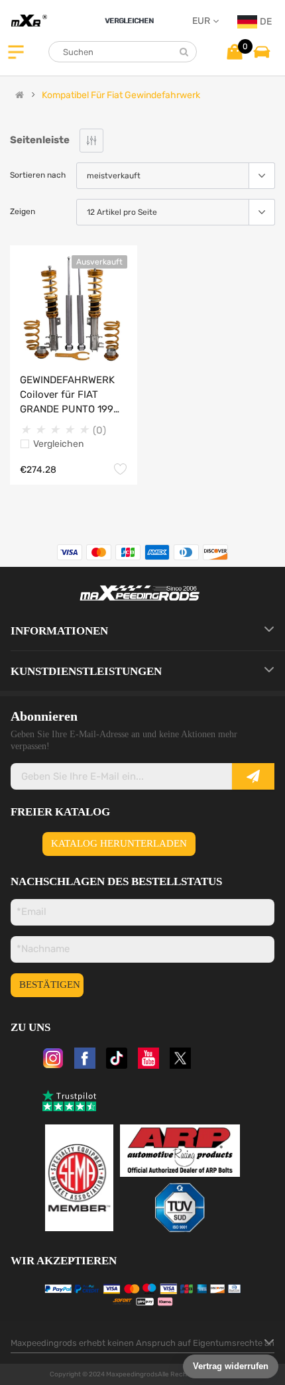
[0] (235, 51)
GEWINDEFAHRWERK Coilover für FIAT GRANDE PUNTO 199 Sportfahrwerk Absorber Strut (67, 395)
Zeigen (22, 211)
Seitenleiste (40, 140)
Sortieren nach (38, 175)
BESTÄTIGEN (49, 984)
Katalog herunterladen (119, 843)
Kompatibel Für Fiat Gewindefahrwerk (121, 95)
